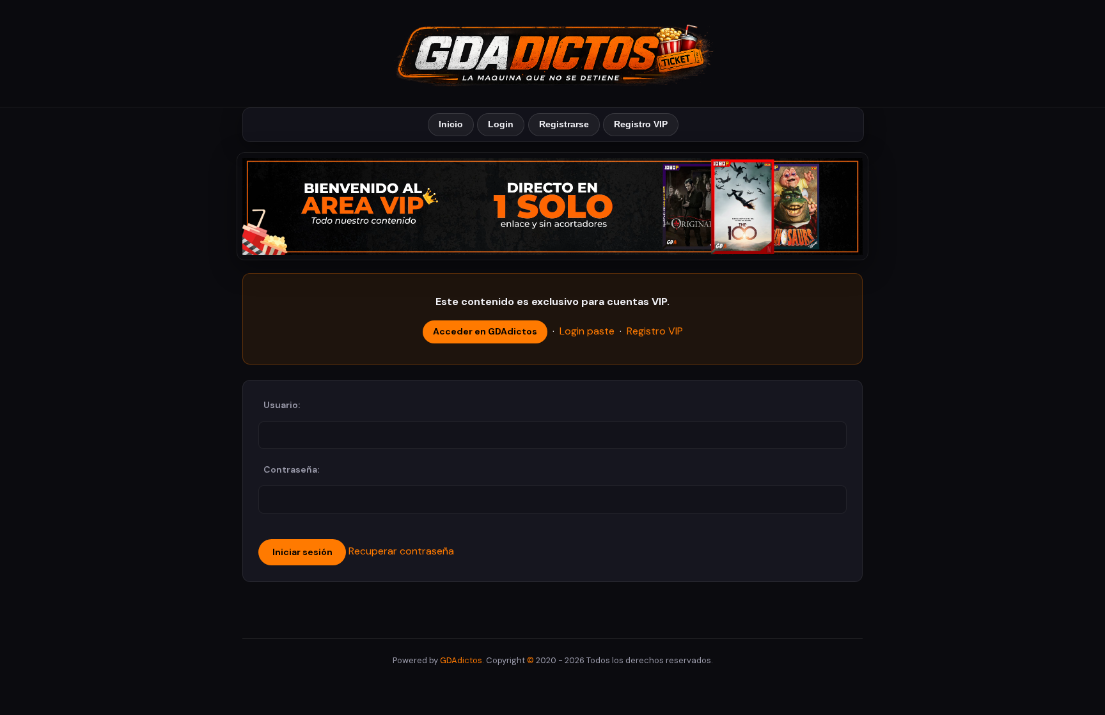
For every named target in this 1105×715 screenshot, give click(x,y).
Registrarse (564, 124)
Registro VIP (641, 124)
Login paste (587, 331)
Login (500, 124)
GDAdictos (461, 660)
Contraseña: (291, 469)
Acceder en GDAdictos (485, 331)
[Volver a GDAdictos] (552, 52)
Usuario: (281, 405)
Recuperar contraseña (401, 551)
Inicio (451, 124)
